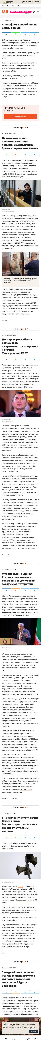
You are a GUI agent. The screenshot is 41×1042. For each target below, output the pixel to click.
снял (23, 476)
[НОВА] (20, 12)
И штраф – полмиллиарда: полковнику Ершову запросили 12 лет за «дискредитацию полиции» (20, 280)
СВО (3, 953)
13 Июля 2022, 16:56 (8, 20)
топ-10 (4, 174)
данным (7, 925)
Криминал (5, 320)
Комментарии (20, 128)
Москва (14, 6)
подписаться (20, 117)
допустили (33, 503)
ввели (20, 886)
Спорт (4, 555)
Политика (5, 798)
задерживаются (23, 900)
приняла (28, 545)
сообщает (34, 45)
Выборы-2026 (14, 798)
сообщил (28, 376)
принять (33, 1031)
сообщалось (22, 83)
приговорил (21, 295)
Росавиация (24, 913)
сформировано (26, 789)
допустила (17, 540)
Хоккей (10, 555)
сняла (8, 526)
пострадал (18, 938)
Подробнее (31, 1028)
